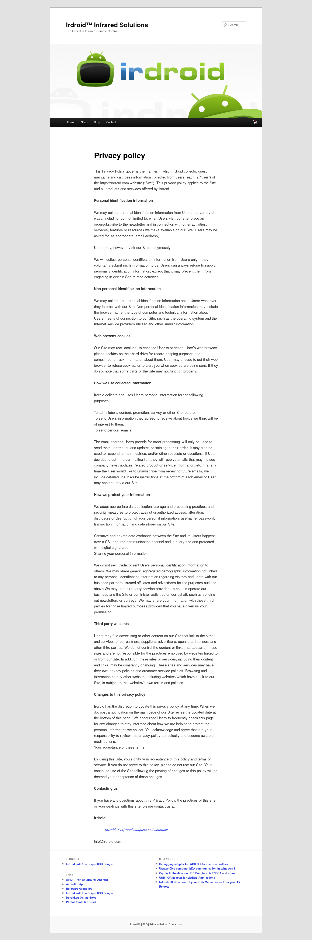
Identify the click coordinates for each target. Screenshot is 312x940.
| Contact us (174, 924)
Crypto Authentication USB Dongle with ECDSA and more (197, 873)
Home (70, 122)
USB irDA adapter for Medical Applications (187, 877)
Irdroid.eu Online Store (81, 897)
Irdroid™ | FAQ (139, 924)
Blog (97, 122)
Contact (111, 122)
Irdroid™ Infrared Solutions (107, 24)
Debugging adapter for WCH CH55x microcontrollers (193, 864)
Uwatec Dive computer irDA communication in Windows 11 (198, 868)
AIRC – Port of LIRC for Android (87, 880)
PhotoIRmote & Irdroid (81, 902)
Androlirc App (75, 884)
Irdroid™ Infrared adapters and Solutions (137, 829)
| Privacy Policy (157, 924)
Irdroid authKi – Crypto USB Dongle (89, 864)
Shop (84, 122)
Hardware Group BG (79, 889)
